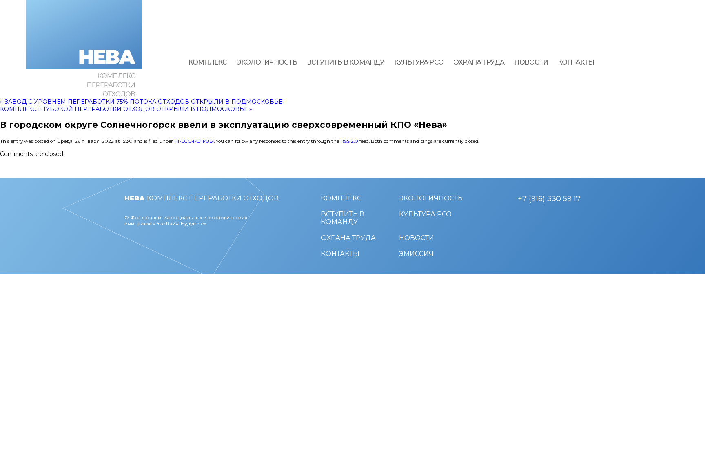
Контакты (576, 62)
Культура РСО (418, 62)
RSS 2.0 (349, 141)
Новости (531, 62)
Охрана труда (478, 62)
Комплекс (207, 62)
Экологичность (267, 62)
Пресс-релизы (194, 141)
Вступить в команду (345, 62)
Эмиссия (416, 254)
